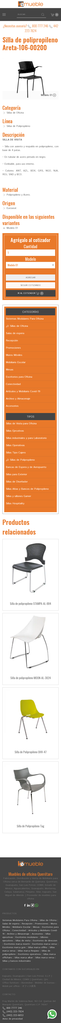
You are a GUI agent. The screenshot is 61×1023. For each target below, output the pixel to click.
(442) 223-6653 (14, 1015)
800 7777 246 (39, 25)
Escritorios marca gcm (14, 947)
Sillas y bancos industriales (16, 961)
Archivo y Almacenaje (18, 933)
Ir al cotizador (30, 293)
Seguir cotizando (30, 285)
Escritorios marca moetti (17, 944)
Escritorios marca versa (44, 944)
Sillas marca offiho (37, 947)
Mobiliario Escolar (22, 927)
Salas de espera (10, 923)
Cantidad (30, 246)
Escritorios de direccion (45, 940)
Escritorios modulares (26, 937)
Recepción (27, 923)
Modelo (30, 259)
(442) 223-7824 (15, 1011)
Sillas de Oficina (48, 920)
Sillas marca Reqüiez (28, 950)
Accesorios (37, 933)
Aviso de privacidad (12, 1018)
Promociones (41, 923)
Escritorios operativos (29, 954)
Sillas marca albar (23, 957)
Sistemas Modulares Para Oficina (19, 920)
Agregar (30, 277)
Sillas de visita (22, 940)
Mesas (36, 927)
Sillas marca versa (44, 957)
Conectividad (19, 930)
